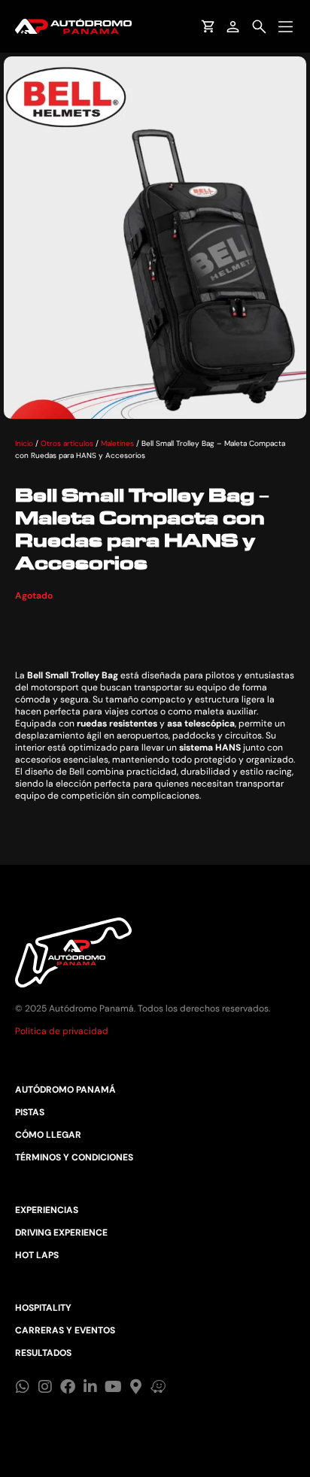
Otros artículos (67, 443)
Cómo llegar (48, 1135)
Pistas (29, 1112)
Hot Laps (37, 1255)
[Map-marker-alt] (135, 1386)
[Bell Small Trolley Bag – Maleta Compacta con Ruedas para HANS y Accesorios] (155, 237)
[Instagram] (45, 1386)
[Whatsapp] (22, 1386)
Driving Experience (61, 1233)
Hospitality (43, 1308)
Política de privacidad (61, 1031)
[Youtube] (112, 1386)
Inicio (24, 443)
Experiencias (46, 1210)
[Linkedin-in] (90, 1386)
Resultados (43, 1353)
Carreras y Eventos (65, 1330)
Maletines (117, 443)
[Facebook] (67, 1386)
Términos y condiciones (74, 1157)
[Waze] (158, 1386)
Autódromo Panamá (65, 1090)
